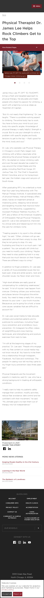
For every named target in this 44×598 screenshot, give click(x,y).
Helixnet (12, 498)
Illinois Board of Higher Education (31, 519)
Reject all (18, 594)
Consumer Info (12, 503)
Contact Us (12, 512)
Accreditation (32, 507)
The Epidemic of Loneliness (13, 479)
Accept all (6, 594)
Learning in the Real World (13, 471)
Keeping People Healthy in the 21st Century (20, 462)
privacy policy (7, 589)
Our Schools (10, 528)
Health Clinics (32, 503)
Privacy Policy (12, 507)
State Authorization (32, 512)
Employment (32, 498)
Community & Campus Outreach (12, 517)
